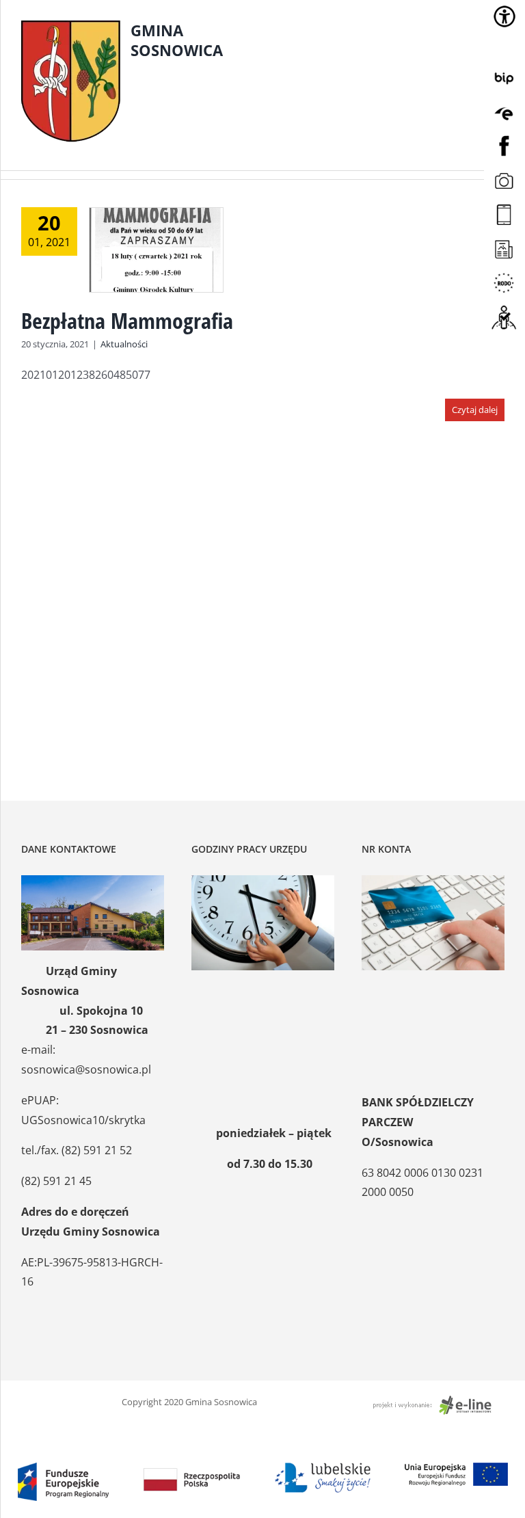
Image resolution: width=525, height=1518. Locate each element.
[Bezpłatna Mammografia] (156, 250)
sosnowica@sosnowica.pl (86, 1069)
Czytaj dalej (475, 409)
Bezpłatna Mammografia (127, 320)
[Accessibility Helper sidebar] (504, 16)
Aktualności (124, 344)
